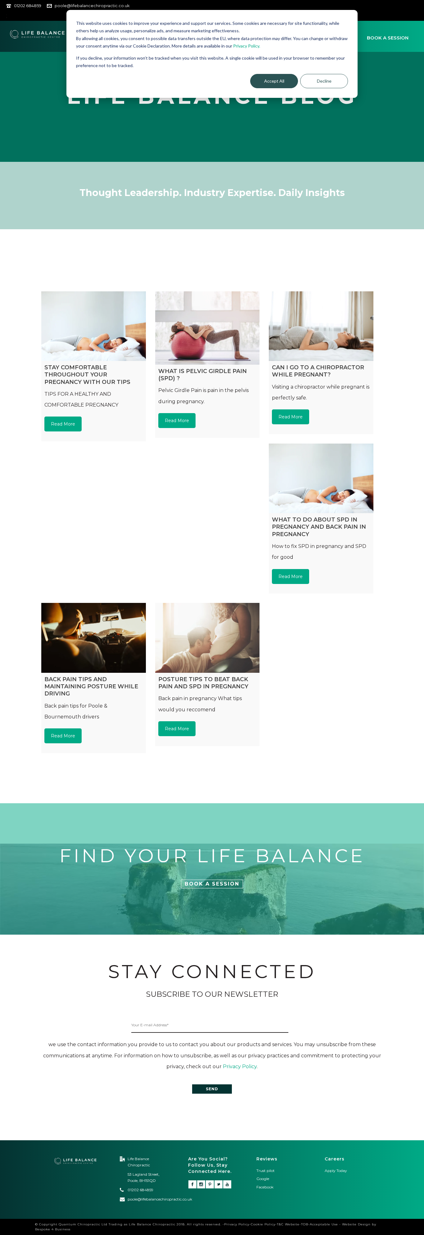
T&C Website (288, 1224)
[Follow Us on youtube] (227, 1184)
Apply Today (336, 1170)
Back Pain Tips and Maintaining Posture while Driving (91, 686)
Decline (324, 81)
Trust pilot (265, 1170)
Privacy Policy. (246, 45)
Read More (63, 424)
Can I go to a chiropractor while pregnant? (318, 371)
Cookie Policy (263, 1224)
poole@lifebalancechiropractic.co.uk (92, 5)
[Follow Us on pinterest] (210, 1184)
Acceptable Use (324, 1224)
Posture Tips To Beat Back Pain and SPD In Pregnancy (203, 683)
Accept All (274, 81)
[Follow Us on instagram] (201, 1184)
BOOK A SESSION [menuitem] (387, 38)
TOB (304, 1224)
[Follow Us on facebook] (192, 1184)
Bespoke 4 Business (52, 1229)
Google (262, 1178)
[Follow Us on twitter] (218, 1184)
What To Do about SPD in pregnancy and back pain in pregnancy (319, 527)
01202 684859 (27, 5)
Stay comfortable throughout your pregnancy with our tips (87, 374)
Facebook (265, 1187)
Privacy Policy (240, 1066)
